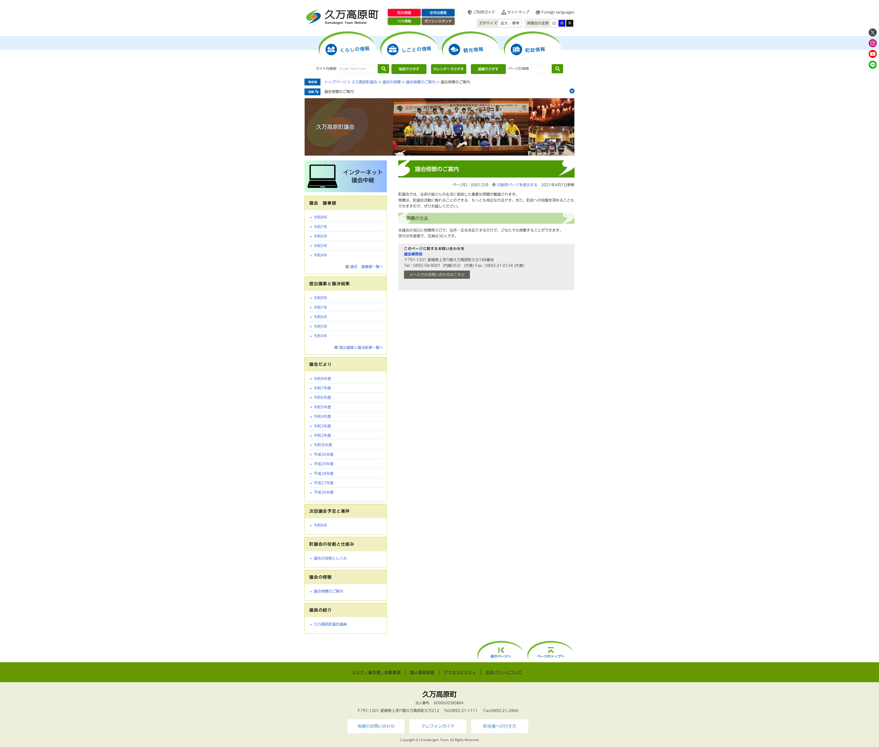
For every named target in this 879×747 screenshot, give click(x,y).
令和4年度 (322, 416)
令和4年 (320, 255)
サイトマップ (518, 12)
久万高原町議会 (364, 82)
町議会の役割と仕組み (332, 544)
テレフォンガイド (437, 726)
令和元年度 (323, 445)
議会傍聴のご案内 (420, 82)
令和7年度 (322, 388)
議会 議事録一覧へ (366, 266)
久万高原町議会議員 (330, 624)
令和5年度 (322, 407)
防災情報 (404, 12)
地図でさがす (409, 69)
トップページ (335, 82)
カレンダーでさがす (448, 69)
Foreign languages (558, 12)
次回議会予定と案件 (329, 511)
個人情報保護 (422, 672)
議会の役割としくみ (330, 558)
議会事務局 (413, 254)
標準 (515, 23)
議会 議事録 (322, 203)
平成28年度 (324, 473)
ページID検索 (518, 68)
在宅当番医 (438, 12)
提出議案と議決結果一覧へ (361, 347)
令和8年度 (322, 378)
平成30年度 (324, 454)
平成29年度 (324, 464)
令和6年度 (322, 397)
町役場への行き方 (499, 726)
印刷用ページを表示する (517, 185)
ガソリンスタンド (438, 21)
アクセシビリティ (460, 672)
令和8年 (320, 217)
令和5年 (320, 246)
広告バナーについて (504, 672)
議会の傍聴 (392, 82)
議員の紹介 (320, 610)
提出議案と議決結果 (329, 284)
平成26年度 (324, 492)
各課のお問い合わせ (376, 726)
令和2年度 (322, 435)
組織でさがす (488, 69)
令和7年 (320, 227)
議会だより (320, 364)
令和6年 (320, 236)
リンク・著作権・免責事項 (376, 672)
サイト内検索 (326, 68)
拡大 (504, 23)
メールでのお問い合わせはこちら (437, 274)
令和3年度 (322, 426)
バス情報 (404, 21)
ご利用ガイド (484, 12)
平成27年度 (324, 483)
